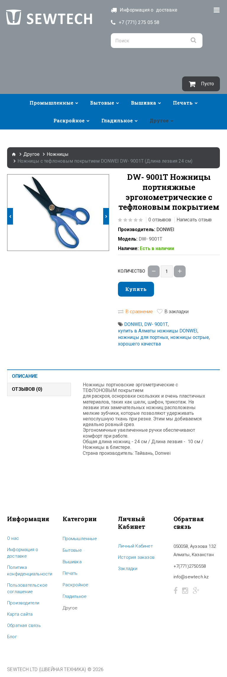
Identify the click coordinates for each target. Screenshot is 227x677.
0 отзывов (159, 220)
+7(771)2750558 (190, 566)
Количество (131, 271)
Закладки (128, 568)
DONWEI (165, 229)
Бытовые (102, 102)
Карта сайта (20, 614)
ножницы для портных (143, 337)
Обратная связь (24, 625)
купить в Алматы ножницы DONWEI (157, 331)
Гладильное (117, 120)
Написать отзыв (194, 220)
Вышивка (143, 102)
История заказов (136, 557)
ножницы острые (189, 337)
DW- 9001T (156, 324)
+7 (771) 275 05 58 (139, 22)
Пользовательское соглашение (27, 588)
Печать (183, 102)
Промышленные (51, 102)
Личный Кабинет (135, 546)
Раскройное (69, 120)
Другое (159, 120)
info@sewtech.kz (191, 577)
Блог (12, 636)
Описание (25, 376)
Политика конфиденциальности (30, 571)
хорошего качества (139, 344)
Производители (23, 603)
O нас (13, 538)
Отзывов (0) (27, 389)
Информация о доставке (22, 553)
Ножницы (58, 154)
